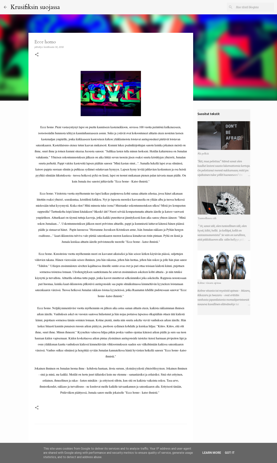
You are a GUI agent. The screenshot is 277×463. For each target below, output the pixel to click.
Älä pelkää (203, 153)
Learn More (211, 453)
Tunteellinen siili (206, 218)
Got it (230, 453)
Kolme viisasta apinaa (209, 283)
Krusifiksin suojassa (35, 7)
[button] (36, 54)
